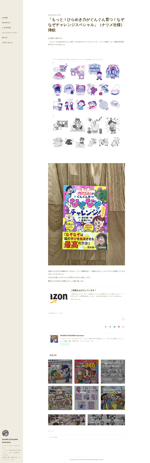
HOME (5, 18)
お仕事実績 (6, 28)
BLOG (4, 38)
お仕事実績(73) (52, 313)
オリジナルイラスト (10, 33)
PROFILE (6, 23)
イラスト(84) (59, 313)
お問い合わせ (7, 42)
